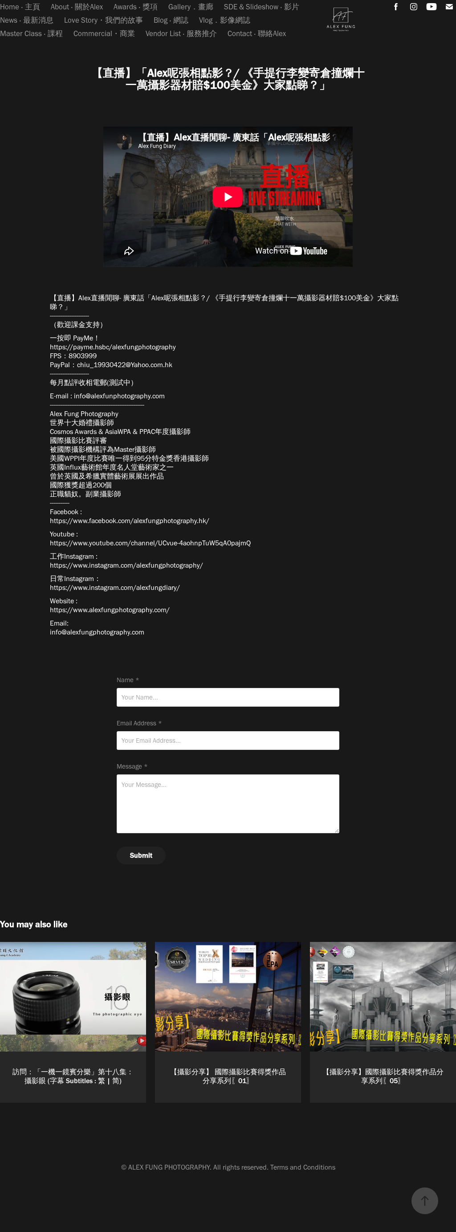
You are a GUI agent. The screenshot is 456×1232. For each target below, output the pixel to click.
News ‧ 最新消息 (26, 20)
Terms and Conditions (302, 1167)
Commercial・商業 (104, 33)
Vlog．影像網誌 (224, 20)
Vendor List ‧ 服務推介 (181, 33)
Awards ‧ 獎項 (136, 6)
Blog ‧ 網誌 (171, 20)
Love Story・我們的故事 (103, 20)
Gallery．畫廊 (190, 6)
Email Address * (139, 723)
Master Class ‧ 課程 (31, 33)
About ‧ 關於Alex (77, 6)
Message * (132, 766)
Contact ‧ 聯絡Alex (257, 33)
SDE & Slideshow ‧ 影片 (261, 6)
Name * (128, 680)
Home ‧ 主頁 (20, 6)
